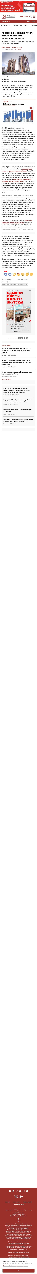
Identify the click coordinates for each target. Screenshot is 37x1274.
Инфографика (6, 47)
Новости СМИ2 (6, 379)
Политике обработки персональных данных (15, 1266)
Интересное (6, 394)
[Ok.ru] (21, 338)
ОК (18, 1270)
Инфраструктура (17, 47)
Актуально (4, 376)
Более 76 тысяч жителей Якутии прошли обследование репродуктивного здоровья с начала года (17, 362)
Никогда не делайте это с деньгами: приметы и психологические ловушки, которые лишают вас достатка (16, 390)
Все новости (5, 25)
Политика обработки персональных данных (18, 1252)
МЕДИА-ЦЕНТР (27, 1202)
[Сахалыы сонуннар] (24, 16)
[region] (18, 1266)
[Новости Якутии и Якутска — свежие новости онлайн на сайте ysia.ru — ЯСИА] (8, 17)
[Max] (27, 1191)
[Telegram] (24, 338)
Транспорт (6, 423)
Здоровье (4, 355)
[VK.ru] (19, 338)
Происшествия (17, 25)
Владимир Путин (7, 279)
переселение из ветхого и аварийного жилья (14, 284)
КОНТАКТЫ (16, 1202)
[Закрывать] (35, 1259)
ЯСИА (19, 49)
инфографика (6, 282)
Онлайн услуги (19, 1204)
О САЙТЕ (7, 1202)
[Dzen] (14, 81)
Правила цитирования (24, 1238)
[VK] (10, 1191)
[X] (27, 338)
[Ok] (13, 1191)
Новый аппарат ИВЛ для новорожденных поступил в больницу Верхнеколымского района (16, 351)
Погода (5, 414)
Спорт (27, 25)
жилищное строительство (21, 279)
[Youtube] (20, 1191)
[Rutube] (23, 1191)
